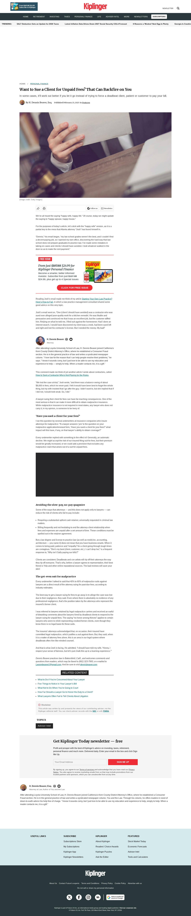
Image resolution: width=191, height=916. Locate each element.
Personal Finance (83, 17)
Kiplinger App (70, 854)
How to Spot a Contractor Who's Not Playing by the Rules (62, 375)
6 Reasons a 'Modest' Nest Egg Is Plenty (151, 24)
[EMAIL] (71, 339)
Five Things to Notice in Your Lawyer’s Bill (57, 684)
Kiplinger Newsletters (73, 859)
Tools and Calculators (138, 859)
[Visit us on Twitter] (69, 900)
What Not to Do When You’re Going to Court (58, 688)
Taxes (67, 17)
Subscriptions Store (73, 844)
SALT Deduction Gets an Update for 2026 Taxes (38, 24)
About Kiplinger (103, 844)
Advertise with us (135, 886)
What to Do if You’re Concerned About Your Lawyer (61, 679)
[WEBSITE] (67, 339)
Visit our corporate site (127, 910)
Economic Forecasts (137, 849)
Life (99, 17)
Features (86, 102)
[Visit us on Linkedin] (98, 900)
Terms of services (87, 769)
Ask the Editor (102, 859)
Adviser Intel (112, 17)
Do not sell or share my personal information (95, 891)
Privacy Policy (107, 886)
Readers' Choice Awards (107, 849)
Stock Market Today (137, 844)
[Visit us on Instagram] (88, 900)
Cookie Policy (120, 886)
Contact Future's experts (69, 886)
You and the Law (114, 798)
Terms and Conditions (90, 886)
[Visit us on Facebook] (79, 900)
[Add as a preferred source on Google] (113, 900)
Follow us (94, 208)
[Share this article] (38, 208)
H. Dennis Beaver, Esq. (40, 102)
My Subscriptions (71, 849)
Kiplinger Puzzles (104, 854)
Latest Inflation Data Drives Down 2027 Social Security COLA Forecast (96, 24)
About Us (53, 886)
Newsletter (108, 208)
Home (22, 84)
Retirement (39, 17)
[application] (75, 475)
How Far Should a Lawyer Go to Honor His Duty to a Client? (65, 692)
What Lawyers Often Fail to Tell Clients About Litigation (63, 696)
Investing (54, 17)
